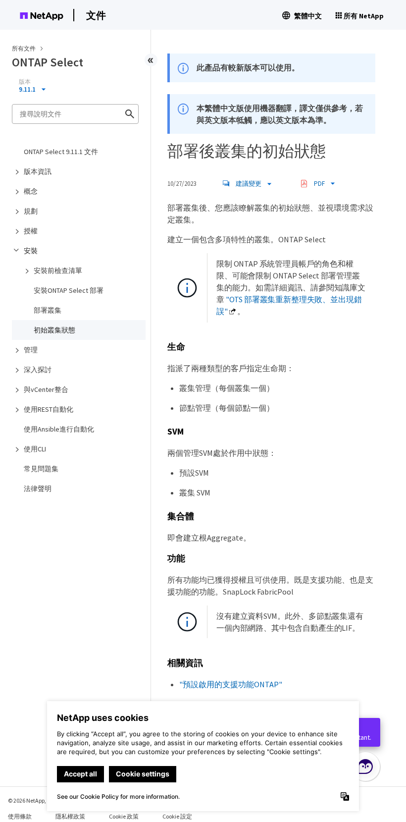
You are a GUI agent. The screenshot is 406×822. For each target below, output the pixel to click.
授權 (31, 230)
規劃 (31, 211)
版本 (25, 82)
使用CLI (35, 448)
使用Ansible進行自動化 (59, 429)
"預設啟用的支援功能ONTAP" (230, 684)
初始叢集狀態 (54, 330)
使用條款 (20, 816)
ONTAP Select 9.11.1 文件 (61, 151)
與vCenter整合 (46, 389)
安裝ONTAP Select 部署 (68, 290)
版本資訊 (37, 171)
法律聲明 (37, 488)
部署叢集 (47, 310)
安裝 (31, 250)
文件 (96, 15)
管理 (31, 349)
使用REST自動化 (48, 409)
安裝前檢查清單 (58, 270)
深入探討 (37, 369)
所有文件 (24, 48)
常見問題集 (41, 468)
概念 (31, 191)
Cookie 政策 (124, 816)
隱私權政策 (70, 816)
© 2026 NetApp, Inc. (32, 800)
